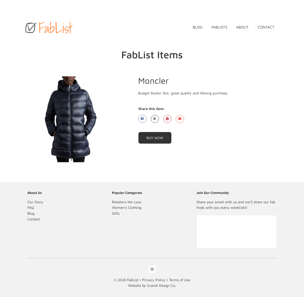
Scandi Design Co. (161, 285)
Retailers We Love (126, 202)
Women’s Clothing (126, 207)
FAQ (30, 207)
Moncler (153, 80)
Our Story (35, 202)
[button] (142, 119)
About (242, 27)
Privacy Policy (153, 280)
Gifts (116, 213)
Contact (265, 27)
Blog (198, 27)
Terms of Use (179, 280)
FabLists (219, 27)
